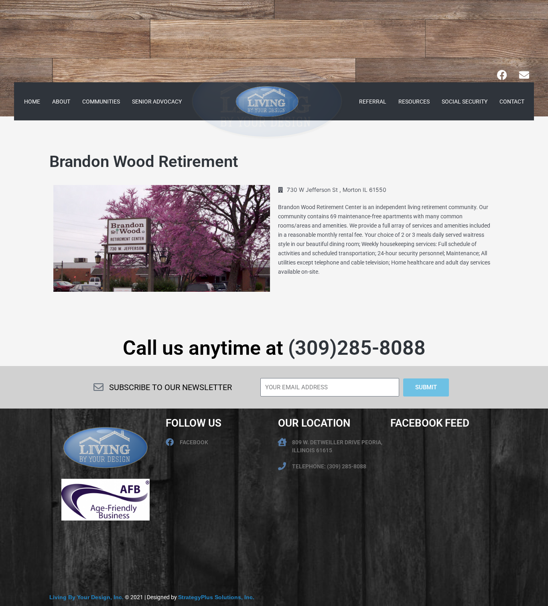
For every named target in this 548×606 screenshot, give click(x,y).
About (61, 101)
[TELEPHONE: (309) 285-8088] (282, 466)
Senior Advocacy (157, 101)
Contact (511, 101)
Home (32, 101)
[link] (86, 597)
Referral (372, 101)
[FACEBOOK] (170, 442)
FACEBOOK (194, 442)
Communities (101, 101)
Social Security (464, 101)
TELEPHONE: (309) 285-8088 (329, 466)
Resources (414, 101)
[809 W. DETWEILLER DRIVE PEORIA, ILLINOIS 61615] (282, 442)
